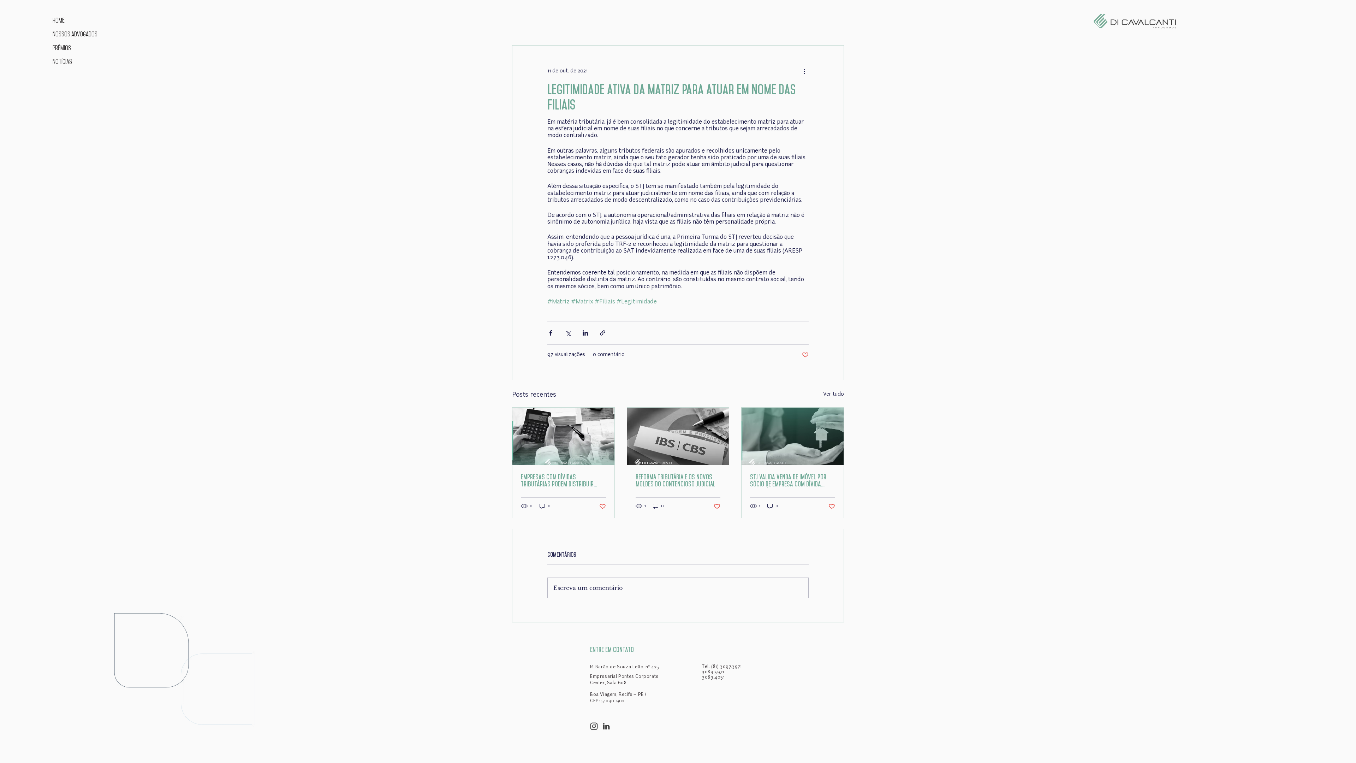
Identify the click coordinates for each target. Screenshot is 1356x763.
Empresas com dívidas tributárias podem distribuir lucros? (557, 480)
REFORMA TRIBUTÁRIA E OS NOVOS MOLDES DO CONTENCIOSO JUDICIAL (675, 480)
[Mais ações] (804, 71)
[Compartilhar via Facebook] (550, 333)
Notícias (62, 62)
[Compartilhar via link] (602, 333)
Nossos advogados (74, 34)
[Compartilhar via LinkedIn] (585, 333)
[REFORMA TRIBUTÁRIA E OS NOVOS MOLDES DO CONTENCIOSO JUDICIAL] (678, 436)
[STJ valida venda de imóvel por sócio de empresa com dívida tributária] (793, 436)
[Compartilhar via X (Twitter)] (568, 333)
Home (59, 20)
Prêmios (62, 48)
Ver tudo (833, 394)
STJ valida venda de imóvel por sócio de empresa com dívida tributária (788, 480)
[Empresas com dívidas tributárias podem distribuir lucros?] (563, 436)
